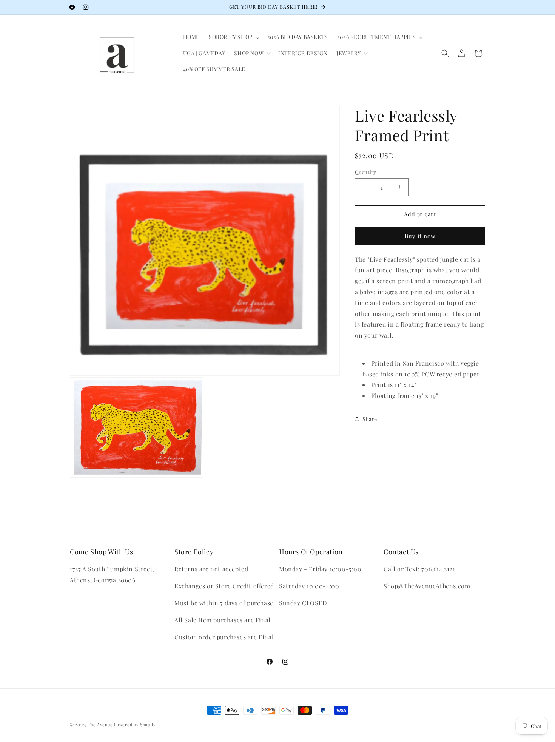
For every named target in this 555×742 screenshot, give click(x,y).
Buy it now (420, 235)
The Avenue (100, 724)
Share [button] (369, 419)
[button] (233, 37)
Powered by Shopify (135, 724)
